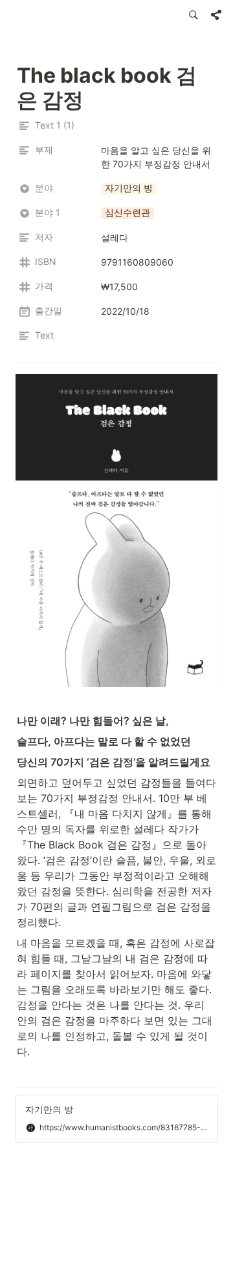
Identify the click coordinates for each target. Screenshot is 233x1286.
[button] (193, 15)
